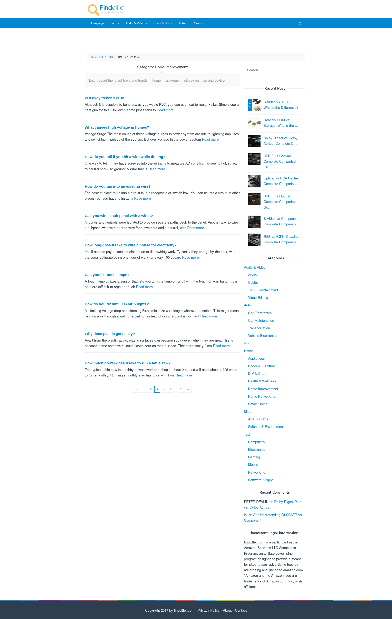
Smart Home (257, 403)
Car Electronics (260, 312)
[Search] (300, 23)
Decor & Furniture (261, 365)
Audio (252, 274)
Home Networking (261, 396)
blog (247, 342)
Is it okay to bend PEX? (105, 98)
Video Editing (258, 297)
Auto (247, 304)
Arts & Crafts (258, 418)
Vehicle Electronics (262, 335)
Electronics (256, 449)
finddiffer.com (184, 610)
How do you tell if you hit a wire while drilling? (125, 157)
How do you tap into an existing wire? (118, 186)
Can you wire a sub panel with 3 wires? (119, 216)
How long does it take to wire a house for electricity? (131, 245)
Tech (247, 434)
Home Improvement (263, 388)
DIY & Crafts (257, 373)
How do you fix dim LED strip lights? (117, 304)
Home (248, 350)
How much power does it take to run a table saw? (128, 363)
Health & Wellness (262, 380)
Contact (240, 610)
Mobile (253, 464)
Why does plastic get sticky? (110, 334)
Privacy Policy (209, 610)
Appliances (256, 358)
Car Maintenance (261, 320)
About (227, 610)
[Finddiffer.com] (107, 9)
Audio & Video (254, 267)
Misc (247, 411)
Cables (253, 282)
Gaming (254, 456)
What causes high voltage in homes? (117, 127)
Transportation (259, 327)
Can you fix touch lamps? (107, 275)
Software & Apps (261, 479)
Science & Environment (266, 426)
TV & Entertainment (263, 289)
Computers (256, 441)
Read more (165, 109)
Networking (256, 472)
